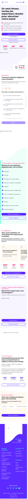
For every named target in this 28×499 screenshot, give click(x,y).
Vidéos (17, 465)
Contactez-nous (19, 456)
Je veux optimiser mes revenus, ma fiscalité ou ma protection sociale (14, 109)
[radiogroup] (13, 118)
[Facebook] (11, 488)
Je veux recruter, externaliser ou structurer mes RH (14, 119)
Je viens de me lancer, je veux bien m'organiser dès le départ (14, 100)
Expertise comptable (6, 453)
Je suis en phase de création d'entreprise (13, 95)
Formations (4, 467)
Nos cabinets (19, 451)
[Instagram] (13, 488)
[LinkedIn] (16, 488)
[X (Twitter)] (8, 488)
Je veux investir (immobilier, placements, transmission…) (13, 114)
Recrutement (19, 453)
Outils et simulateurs (20, 471)
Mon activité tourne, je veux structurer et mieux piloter (14, 104)
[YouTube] (19, 488)
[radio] (4, 95)
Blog (17, 462)
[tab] (4, 406)
